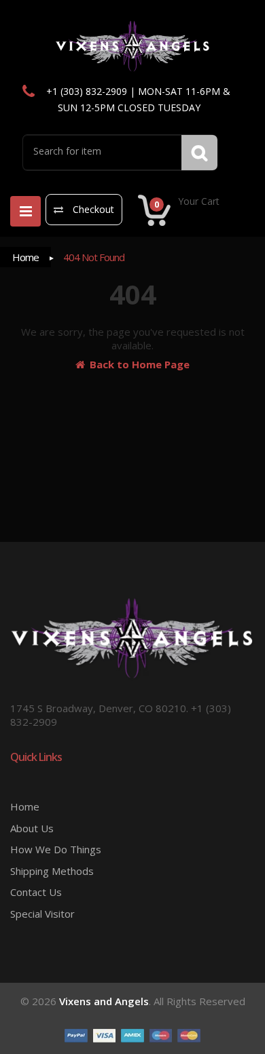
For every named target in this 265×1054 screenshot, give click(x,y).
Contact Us (36, 892)
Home (25, 257)
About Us (32, 828)
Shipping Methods (52, 871)
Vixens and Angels (104, 1001)
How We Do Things (55, 849)
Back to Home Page (140, 364)
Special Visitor (42, 913)
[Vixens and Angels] (133, 45)
